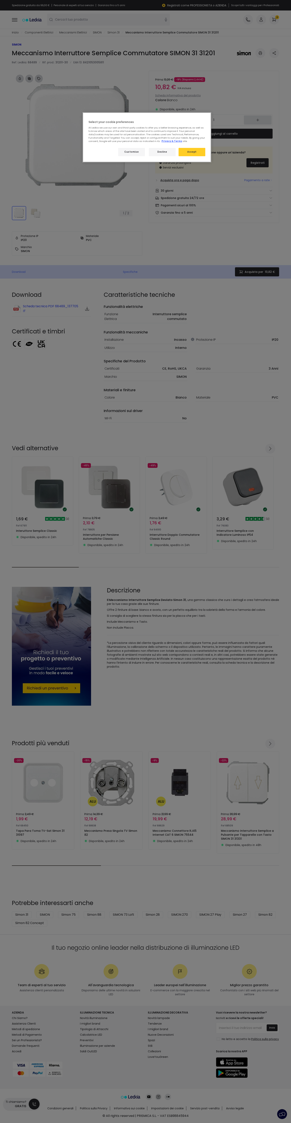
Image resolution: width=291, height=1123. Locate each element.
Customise (131, 151)
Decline (162, 151)
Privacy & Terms (172, 141)
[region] (147, 137)
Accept (191, 151)
